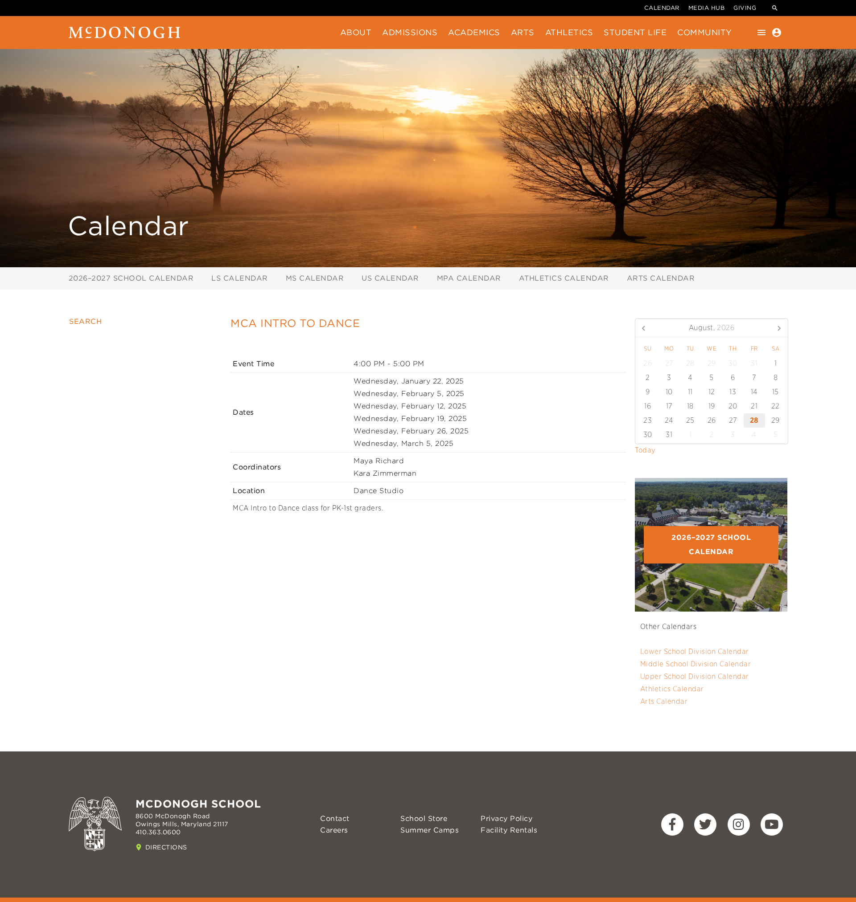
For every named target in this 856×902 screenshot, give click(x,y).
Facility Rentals (509, 830)
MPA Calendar (469, 278)
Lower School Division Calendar (694, 651)
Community (704, 32)
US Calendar (390, 278)
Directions (166, 847)
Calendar (661, 7)
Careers (334, 830)
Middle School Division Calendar (695, 664)
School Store (423, 818)
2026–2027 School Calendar (131, 278)
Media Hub (706, 7)
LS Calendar (239, 278)
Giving (744, 7)
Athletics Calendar (564, 278)
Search (85, 321)
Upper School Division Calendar (694, 676)
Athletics (569, 32)
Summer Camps (429, 830)
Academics (474, 32)
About (356, 32)
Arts (523, 32)
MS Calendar (315, 278)
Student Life (635, 32)
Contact (335, 818)
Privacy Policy (506, 818)
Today (645, 450)
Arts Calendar (661, 278)
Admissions (409, 32)
